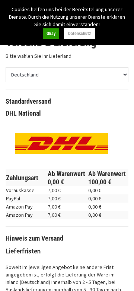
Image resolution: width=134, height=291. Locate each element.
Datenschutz (79, 33)
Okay (51, 33)
